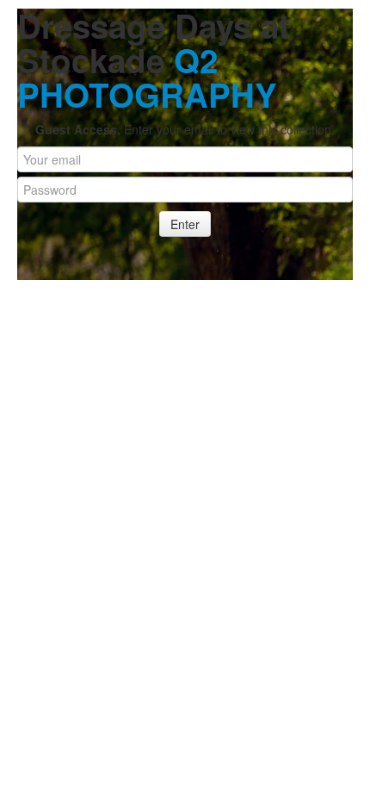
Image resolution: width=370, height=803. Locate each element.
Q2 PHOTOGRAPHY (147, 77)
